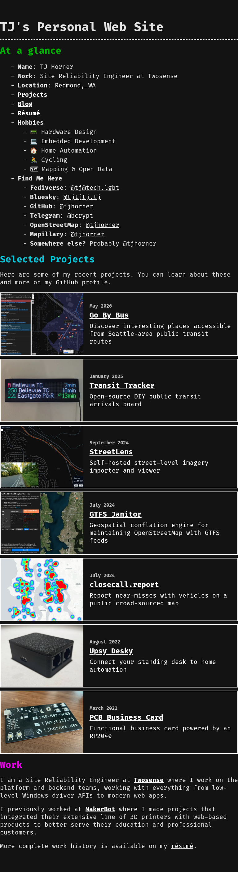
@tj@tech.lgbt (95, 188)
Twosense (149, 780)
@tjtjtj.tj (82, 197)
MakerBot (100, 809)
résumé (182, 846)
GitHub (67, 282)
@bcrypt (80, 216)
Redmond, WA (75, 85)
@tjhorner (76, 206)
